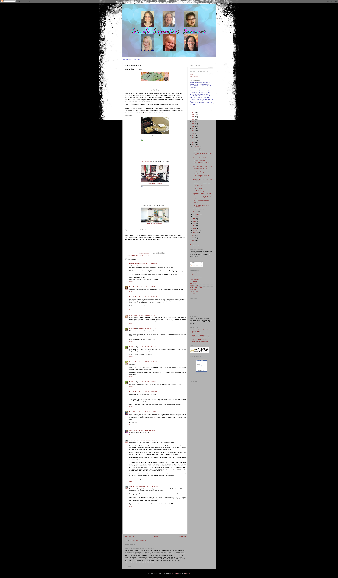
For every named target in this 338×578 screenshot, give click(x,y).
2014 (193, 140)
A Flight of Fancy (197, 188)
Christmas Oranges (196, 332)
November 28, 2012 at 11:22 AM (149, 486)
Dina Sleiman (133, 315)
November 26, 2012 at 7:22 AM (146, 286)
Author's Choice (133, 255)
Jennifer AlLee (194, 285)
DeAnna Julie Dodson (196, 277)
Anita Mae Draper (134, 440)
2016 (193, 135)
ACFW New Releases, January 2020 (201, 337)
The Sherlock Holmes (199, 160)
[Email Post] (154, 253)
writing (147, 255)
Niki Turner (142, 255)
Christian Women (200, 368)
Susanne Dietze (134, 362)
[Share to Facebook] (162, 253)
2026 (193, 112)
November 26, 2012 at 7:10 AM (148, 263)
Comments (195, 265)
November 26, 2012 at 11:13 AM (147, 347)
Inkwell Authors (194, 76)
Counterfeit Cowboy (198, 151)
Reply (130, 281)
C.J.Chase (192, 275)
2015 (193, 137)
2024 (193, 117)
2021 (193, 124)
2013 (193, 142)
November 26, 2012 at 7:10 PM (147, 382)
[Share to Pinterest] (164, 253)
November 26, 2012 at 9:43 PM (147, 412)
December (196, 146)
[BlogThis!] (159, 253)
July (194, 219)
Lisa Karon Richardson (196, 287)
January (195, 232)
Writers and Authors (201, 366)
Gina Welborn (193, 283)
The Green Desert (198, 185)
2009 (193, 240)
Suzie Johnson (133, 412)
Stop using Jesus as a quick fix (200, 341)
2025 (193, 114)
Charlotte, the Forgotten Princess (202, 183)
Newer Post (129, 537)
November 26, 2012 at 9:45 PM (147, 430)
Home (156, 537)
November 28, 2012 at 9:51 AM (149, 440)
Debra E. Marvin (134, 263)
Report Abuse (194, 245)
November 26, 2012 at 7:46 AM (148, 296)
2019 (193, 128)
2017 (193, 133)
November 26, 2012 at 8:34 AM (146, 315)
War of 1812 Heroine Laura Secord (202, 166)
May (194, 223)
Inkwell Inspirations (201, 363)
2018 (193, 130)
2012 (193, 144)
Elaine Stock (133, 286)
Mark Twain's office (146, 161)
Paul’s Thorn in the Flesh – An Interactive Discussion (201, 176)
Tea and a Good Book (198, 335)
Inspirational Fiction (201, 365)
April (194, 226)
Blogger (187, 573)
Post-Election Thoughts (199, 191)
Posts (193, 262)
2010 (193, 238)
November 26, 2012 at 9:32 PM (148, 392)
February (195, 230)
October (195, 212)
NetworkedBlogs (199, 360)
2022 (193, 121)
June (194, 221)
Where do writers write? (199, 157)
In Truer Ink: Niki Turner (199, 339)
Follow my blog (201, 370)
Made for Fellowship (198, 209)
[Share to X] (160, 253)
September (196, 214)
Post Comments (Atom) (139, 540)
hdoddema (175, 573)
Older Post (182, 537)
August (195, 216)
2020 (193, 126)
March (195, 228)
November (196, 149)
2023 (193, 119)
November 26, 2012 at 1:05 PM (148, 362)
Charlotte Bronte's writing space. (155, 183)
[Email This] (157, 253)
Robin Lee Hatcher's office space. (155, 223)
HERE (166, 135)
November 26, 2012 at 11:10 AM (147, 328)
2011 (193, 235)
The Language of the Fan (200, 168)
